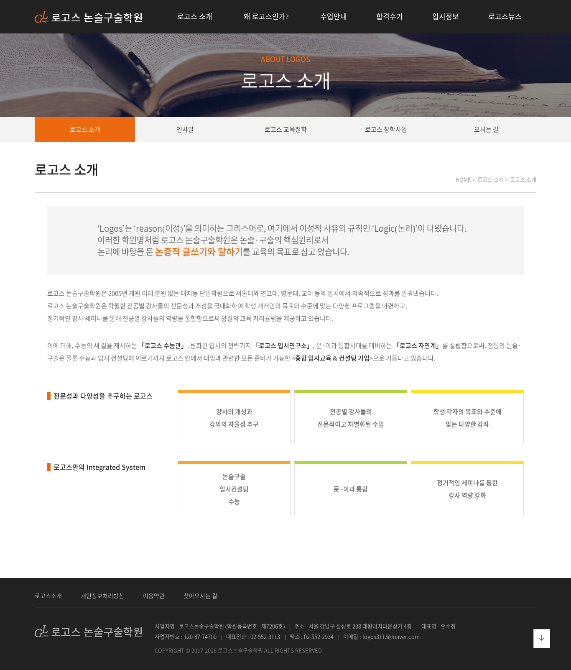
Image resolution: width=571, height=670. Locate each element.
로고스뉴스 (505, 16)
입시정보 (445, 16)
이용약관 (154, 596)
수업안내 (333, 16)
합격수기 (389, 16)
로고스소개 (48, 596)
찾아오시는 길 (200, 596)
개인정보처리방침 (102, 596)
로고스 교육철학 (286, 129)
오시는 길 (486, 129)
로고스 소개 (194, 16)
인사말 (185, 129)
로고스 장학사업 (386, 129)
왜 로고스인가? (266, 16)
